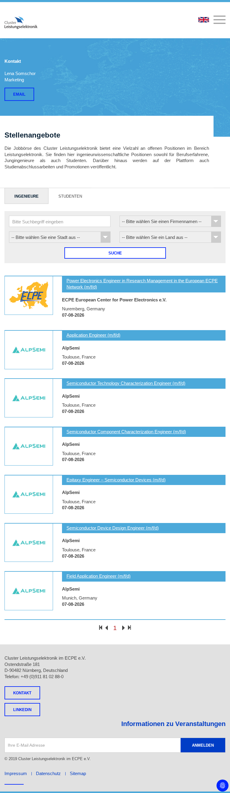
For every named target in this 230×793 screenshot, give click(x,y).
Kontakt (22, 693)
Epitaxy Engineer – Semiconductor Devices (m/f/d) (116, 479)
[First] (100, 627)
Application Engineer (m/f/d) (93, 335)
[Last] (129, 627)
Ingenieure (26, 196)
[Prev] (106, 628)
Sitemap (78, 773)
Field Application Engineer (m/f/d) (98, 576)
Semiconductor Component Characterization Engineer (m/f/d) (126, 431)
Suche (115, 253)
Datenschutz (48, 773)
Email (19, 94)
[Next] (123, 628)
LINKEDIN (22, 709)
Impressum (15, 773)
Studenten (70, 196)
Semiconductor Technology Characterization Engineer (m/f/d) (125, 383)
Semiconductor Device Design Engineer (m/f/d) (112, 527)
